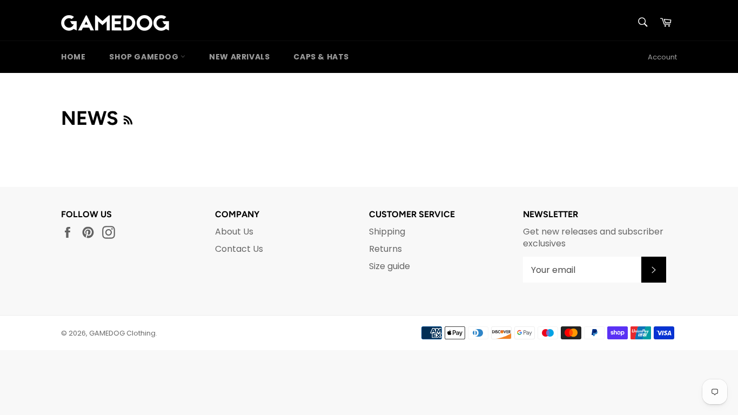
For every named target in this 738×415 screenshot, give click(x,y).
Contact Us (239, 249)
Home (73, 56)
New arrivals (239, 56)
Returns (385, 249)
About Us (234, 231)
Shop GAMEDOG (144, 56)
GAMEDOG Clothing (122, 333)
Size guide (389, 266)
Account (662, 57)
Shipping (387, 231)
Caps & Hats (321, 56)
